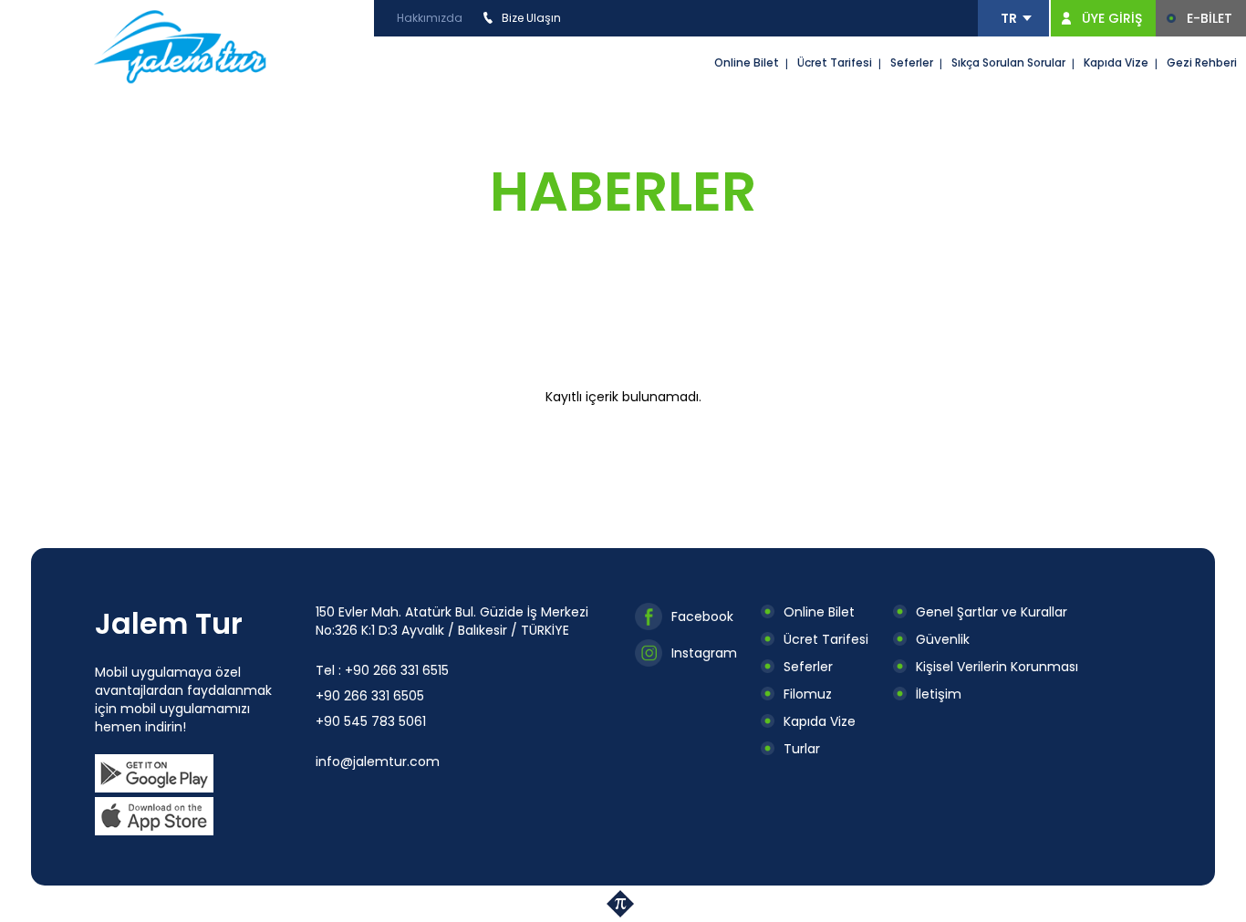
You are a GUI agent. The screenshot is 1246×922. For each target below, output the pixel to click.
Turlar (802, 749)
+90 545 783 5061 (371, 721)
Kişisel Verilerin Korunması (997, 667)
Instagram (704, 653)
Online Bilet (746, 62)
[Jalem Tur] (180, 45)
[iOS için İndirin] (154, 816)
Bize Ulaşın (531, 18)
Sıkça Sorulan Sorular (1008, 62)
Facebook (702, 616)
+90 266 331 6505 (370, 696)
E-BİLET (1209, 18)
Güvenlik (943, 639)
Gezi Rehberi (1202, 62)
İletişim (938, 694)
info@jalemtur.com (378, 761)
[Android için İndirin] (154, 773)
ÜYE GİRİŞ (1112, 18)
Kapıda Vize (1116, 62)
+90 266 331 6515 (397, 670)
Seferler (911, 62)
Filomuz (808, 694)
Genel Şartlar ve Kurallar (991, 612)
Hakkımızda (429, 18)
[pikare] (623, 903)
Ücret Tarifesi (834, 62)
